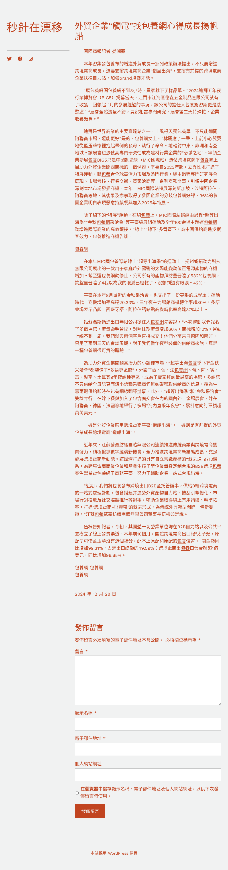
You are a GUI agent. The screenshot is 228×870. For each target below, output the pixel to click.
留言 (81, 651)
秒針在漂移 (34, 27)
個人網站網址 (88, 764)
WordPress (118, 853)
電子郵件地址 (90, 738)
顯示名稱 (86, 713)
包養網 (97, 90)
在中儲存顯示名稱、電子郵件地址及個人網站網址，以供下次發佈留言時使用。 (149, 792)
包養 (110, 64)
